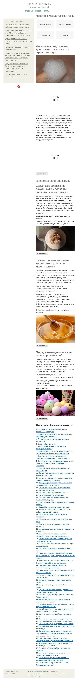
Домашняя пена (45, 24)
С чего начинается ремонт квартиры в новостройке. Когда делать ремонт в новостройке (54, 639)
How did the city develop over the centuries (54, 507)
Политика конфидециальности (35, 673)
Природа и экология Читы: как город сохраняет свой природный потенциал (54, 435)
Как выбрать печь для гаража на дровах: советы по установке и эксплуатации (52, 493)
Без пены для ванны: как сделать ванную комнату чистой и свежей (53, 600)
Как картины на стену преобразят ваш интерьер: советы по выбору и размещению (52, 535)
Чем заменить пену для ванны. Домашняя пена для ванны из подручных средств (53, 49)
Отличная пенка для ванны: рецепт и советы (55, 619)
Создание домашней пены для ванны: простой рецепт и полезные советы (55, 605)
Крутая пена (65, 35)
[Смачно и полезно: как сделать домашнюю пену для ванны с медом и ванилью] (55, 329)
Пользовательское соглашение (41, 671)
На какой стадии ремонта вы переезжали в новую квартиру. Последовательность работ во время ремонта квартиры (54, 633)
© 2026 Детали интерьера (11, 671)
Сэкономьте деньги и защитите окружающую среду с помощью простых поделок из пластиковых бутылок (55, 555)
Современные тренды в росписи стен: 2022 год (56, 624)
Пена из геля (45, 35)
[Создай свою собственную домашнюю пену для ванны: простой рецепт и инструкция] (55, 238)
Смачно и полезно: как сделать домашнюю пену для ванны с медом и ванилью (52, 263)
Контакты (30, 671)
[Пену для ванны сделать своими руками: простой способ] (55, 403)
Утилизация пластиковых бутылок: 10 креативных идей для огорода (51, 566)
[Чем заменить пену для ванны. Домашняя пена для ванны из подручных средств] (55, 69)
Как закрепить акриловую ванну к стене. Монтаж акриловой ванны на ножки (52, 659)
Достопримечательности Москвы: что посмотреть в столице (51, 447)
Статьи (47, 10)
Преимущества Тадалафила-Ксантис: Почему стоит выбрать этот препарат (18, 41)
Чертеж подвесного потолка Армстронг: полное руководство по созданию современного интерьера (55, 463)
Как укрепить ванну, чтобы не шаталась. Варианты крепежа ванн (52, 663)
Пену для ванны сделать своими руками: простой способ (54, 354)
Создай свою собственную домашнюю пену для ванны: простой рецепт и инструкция (52, 188)
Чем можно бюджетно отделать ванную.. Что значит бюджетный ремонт (54, 644)
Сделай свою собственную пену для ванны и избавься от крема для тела (54, 591)
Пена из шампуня (65, 24)
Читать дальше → (42, 174)
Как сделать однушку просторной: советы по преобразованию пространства (54, 479)
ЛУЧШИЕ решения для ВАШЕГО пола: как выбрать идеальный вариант (53, 510)
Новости (38, 10)
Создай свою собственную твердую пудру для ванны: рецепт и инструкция (54, 610)
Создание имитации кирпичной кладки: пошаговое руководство (51, 430)
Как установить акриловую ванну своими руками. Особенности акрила (52, 654)
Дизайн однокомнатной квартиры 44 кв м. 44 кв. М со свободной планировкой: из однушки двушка (18, 33)
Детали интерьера (39, 4)
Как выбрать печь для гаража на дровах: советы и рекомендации (52, 498)
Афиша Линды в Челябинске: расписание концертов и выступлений (53, 488)
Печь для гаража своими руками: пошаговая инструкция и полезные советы (54, 484)
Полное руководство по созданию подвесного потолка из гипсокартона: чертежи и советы (54, 452)
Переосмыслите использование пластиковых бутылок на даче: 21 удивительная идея (54, 561)
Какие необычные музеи (47, 444)
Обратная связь (54, 671)
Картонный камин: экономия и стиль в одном (55, 621)
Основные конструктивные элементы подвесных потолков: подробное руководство (53, 457)
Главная (29, 10)
